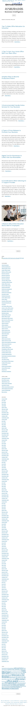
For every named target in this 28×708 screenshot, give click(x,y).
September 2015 (5, 620)
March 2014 (4, 651)
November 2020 (5, 517)
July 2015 (3, 623)
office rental (20, 679)
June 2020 (4, 524)
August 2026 (4, 398)
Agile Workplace (5, 265)
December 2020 (5, 515)
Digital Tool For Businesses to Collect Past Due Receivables (12, 156)
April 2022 (4, 488)
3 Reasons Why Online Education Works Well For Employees (13, 224)
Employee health (5, 290)
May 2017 (4, 585)
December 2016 (5, 594)
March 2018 (4, 568)
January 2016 (4, 613)
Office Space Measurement (8, 386)
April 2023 (4, 467)
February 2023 (5, 471)
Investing (4, 304)
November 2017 (5, 575)
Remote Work (5, 357)
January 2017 (4, 592)
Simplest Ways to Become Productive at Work (10, 77)
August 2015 (4, 622)
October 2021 (4, 498)
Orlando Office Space (6, 347)
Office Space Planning (6, 344)
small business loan (7, 686)
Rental (21, 685)
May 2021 (4, 507)
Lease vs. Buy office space (7, 308)
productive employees (20, 683)
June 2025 (4, 423)
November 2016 (5, 596)
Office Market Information (7, 388)
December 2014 (5, 635)
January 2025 (4, 431)
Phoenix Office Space (6, 350)
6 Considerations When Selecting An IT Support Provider (14, 181)
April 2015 (4, 628)
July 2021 (3, 503)
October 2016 (4, 597)
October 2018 (4, 556)
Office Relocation (5, 333)
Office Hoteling (5, 325)
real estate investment (6, 685)
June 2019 (4, 543)
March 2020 (4, 529)
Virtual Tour (4, 369)
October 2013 (4, 659)
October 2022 (4, 477)
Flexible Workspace (6, 296)
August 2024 (4, 440)
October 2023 (4, 457)
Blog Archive (4, 392)
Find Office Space (5, 380)
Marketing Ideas (5, 313)
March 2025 (4, 428)
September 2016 (5, 599)
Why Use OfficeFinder (5, 700)
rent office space (5, 359)
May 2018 (4, 565)
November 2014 (5, 637)
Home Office (4, 299)
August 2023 (4, 460)
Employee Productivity (6, 292)
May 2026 (4, 404)
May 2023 (4, 465)
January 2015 (4, 634)
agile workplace (19, 668)
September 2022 (5, 479)
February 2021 (5, 512)
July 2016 (3, 603)
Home (12, 702)
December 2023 (5, 453)
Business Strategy (6, 278)
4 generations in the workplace (7, 668)
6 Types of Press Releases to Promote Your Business (11, 131)
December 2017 (5, 573)
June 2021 (4, 505)
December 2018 (5, 553)
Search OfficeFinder (6, 390)
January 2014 (4, 654)
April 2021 (4, 508)
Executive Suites (5, 294)
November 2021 (5, 496)
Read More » (17, 41)
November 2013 (5, 658)
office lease (23, 676)
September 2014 (5, 640)
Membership (16, 702)
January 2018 (4, 572)
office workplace (12, 684)
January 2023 (4, 472)
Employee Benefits (6, 287)
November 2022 (5, 476)
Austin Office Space (6, 270)
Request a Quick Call (6, 1)
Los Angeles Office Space (7, 309)
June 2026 (4, 402)
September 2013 (5, 661)
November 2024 (5, 435)
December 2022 (5, 474)
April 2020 (4, 527)
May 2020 (4, 525)
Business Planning (6, 275)
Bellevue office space (6, 272)
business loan (11, 669)
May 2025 (4, 424)
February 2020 (5, 531)
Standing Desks (23, 686)
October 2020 (4, 519)
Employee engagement (7, 289)
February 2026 (5, 409)
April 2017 (4, 587)
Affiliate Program (23, 702)
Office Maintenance (6, 332)
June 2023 (4, 464)
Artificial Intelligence (6, 266)
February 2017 (5, 591)
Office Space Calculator (7, 383)
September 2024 (5, 438)
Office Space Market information (9, 342)
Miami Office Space (6, 316)
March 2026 (4, 407)
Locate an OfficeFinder (14, 700)
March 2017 (4, 589)
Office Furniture (5, 323)
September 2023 (5, 459)
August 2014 (4, 642)
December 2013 (5, 656)
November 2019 (5, 536)
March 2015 (4, 630)
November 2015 (5, 616)
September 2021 (5, 500)
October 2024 (4, 436)
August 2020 (4, 522)
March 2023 (4, 469)
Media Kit (7, 703)
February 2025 (5, 429)
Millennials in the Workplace (13, 675)
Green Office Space (6, 297)
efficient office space (8, 670)
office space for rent (10, 683)
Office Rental (4, 335)
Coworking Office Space (7, 282)
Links (5, 702)
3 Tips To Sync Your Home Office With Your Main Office (13, 52)
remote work (16, 685)
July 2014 (3, 644)
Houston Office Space (6, 301)
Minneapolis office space (7, 318)
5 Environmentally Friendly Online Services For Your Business (13, 106)
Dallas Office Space (6, 284)
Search (12, 1)
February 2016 (5, 611)
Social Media (4, 364)
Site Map (8, 702)
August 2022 (4, 481)
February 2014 (5, 652)
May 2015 (4, 627)
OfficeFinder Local (5, 381)
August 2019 (4, 541)
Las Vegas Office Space (7, 306)
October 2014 (4, 639)
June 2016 (4, 604)
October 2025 (4, 416)
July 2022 (3, 483)
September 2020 (5, 520)
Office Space (4, 337)
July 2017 (3, 582)
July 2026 (3, 400)
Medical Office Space (6, 314)
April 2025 (4, 426)
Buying (25, 700)
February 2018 (5, 570)
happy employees (14, 672)
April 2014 (4, 649)
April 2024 (4, 447)
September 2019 (5, 539)
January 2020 (4, 532)
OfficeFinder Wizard (14, 703)
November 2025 (5, 414)
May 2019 (4, 544)
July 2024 (3, 441)
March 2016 (4, 610)
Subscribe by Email (6, 378)
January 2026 (4, 411)
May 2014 (4, 647)
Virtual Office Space (6, 368)
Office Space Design (6, 338)
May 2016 (4, 606)
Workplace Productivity (10, 688)
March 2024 (4, 448)
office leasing (4, 677)
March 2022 (4, 489)
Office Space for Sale (6, 340)
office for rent (12, 676)
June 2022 (4, 484)
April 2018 (4, 567)
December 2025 (5, 412)
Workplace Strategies (6, 371)
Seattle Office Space (6, 362)
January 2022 (4, 493)
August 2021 (4, 501)
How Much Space (5, 385)
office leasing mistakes (11, 677)
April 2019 (4, 546)
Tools (2, 702)
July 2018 (3, 561)
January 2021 (4, 513)
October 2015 (4, 618)
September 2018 (5, 558)
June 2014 (4, 646)
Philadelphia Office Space (7, 349)
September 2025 (5, 417)
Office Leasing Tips (6, 330)
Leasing (21, 700)
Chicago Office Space (6, 280)
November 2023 (5, 455)
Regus (11, 685)
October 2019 (4, 537)
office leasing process (19, 677)
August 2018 (4, 560)
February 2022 (5, 491)
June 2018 (4, 563)
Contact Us (21, 703)
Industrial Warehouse (6, 302)
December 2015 (5, 615)
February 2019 (5, 549)
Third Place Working (15, 687)
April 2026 (4, 405)
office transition (5, 683)
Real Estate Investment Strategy (9, 356)
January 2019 (4, 551)
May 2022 (4, 486)
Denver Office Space (6, 285)
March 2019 (4, 548)
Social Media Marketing (15, 686)
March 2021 (4, 510)
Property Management (7, 354)
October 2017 (4, 577)
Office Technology (6, 345)
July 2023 (3, 462)
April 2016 (4, 608)
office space (12, 680)
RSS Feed (22, 258)
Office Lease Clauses (6, 326)
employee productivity (16, 670)
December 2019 (5, 534)
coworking (17, 669)
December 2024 (5, 433)
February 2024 (5, 450)
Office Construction (6, 321)
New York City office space (7, 320)
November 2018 (5, 555)
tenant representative (6, 366)
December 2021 (5, 495)
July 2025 (3, 421)
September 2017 (5, 579)
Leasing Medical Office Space (15, 673)
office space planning (22, 682)
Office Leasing (5, 328)
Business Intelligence (14, 12)
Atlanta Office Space (6, 268)
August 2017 (4, 580)
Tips (21, 687)
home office (20, 672)
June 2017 (4, 584)
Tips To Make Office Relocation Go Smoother (13, 27)
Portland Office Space (6, 352)
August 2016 (4, 601)
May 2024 (4, 445)
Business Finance (5, 273)
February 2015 (5, 632)
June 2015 (4, 625)
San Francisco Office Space (7, 361)
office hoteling (18, 676)
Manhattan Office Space (7, 311)
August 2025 (4, 419)
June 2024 (4, 443)
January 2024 (4, 452)
